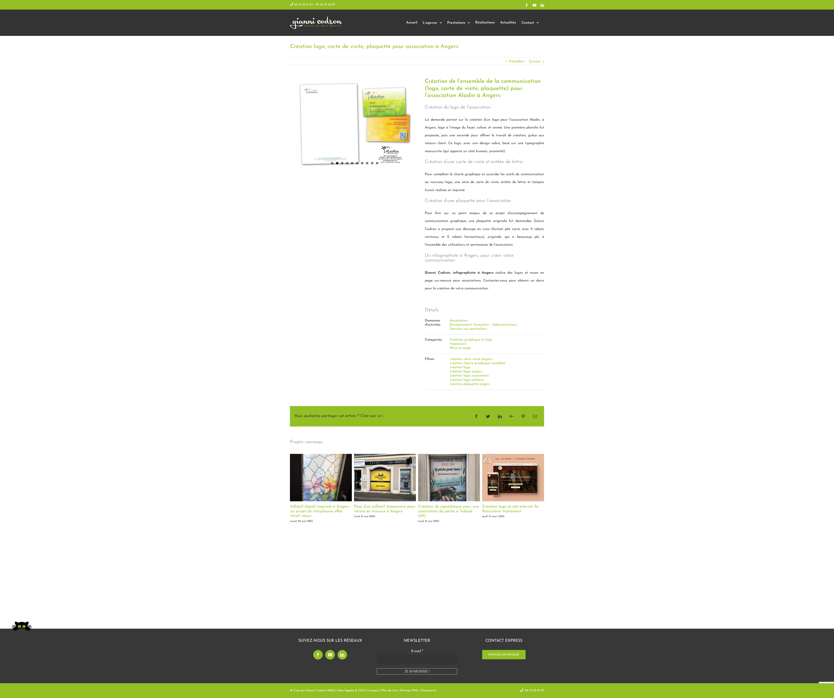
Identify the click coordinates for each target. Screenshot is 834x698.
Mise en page (460, 348)
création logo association (469, 375)
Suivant (535, 61)
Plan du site (389, 690)
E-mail (417, 651)
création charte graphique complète (477, 363)
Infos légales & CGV (351, 690)
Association (459, 320)
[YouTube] (330, 655)
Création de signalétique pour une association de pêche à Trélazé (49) (384, 511)
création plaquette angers (470, 384)
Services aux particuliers (468, 329)
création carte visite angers (471, 359)
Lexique (372, 690)
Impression (458, 344)
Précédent (517, 61)
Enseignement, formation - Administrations (483, 325)
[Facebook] (318, 655)
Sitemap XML (409, 690)
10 (377, 163)
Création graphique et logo (471, 340)
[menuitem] (411, 23)
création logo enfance (467, 380)
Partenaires (429, 690)
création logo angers (466, 371)
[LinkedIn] (342, 655)
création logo (460, 367)
